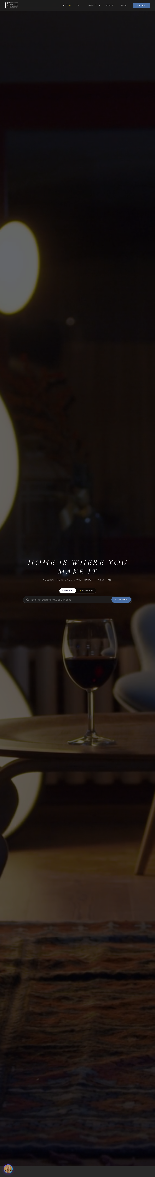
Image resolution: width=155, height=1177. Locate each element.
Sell (79, 5)
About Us (94, 5)
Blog (124, 5)
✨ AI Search (86, 591)
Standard (67, 591)
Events (110, 5)
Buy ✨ (67, 5)
